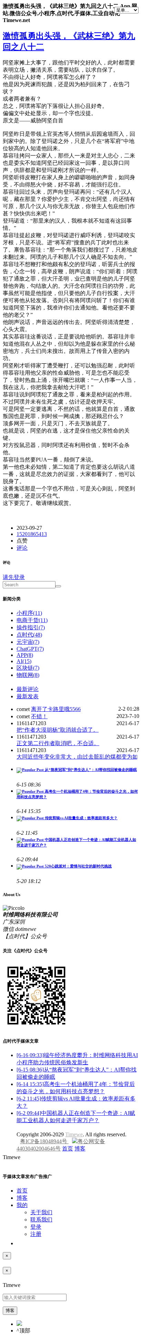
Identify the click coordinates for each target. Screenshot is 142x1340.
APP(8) (25, 655)
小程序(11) (29, 613)
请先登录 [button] (14, 577)
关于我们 (41, 1212)
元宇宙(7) (28, 642)
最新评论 (28, 689)
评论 (22, 548)
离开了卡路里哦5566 (56, 709)
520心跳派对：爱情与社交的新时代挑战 (78, 866)
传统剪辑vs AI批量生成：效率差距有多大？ (81, 818)
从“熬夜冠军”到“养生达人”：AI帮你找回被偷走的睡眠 (90, 770)
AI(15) (24, 661)
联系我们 (41, 1219)
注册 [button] (35, 1234)
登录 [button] (35, 1227)
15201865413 (32, 534)
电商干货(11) (32, 620)
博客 (79, 1148)
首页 (67, 1148)
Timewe (74, 1134)
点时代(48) (29, 635)
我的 (22, 1205)
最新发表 (28, 696)
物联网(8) (28, 675)
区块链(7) (28, 668)
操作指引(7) (31, 627)
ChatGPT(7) (30, 649)
